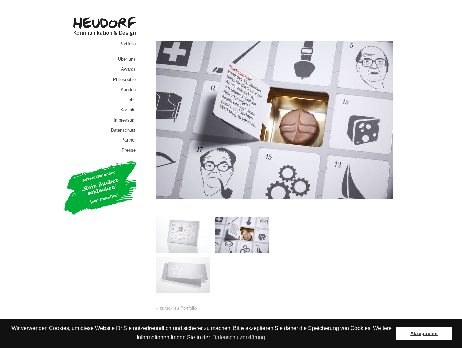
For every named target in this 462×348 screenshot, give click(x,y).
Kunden (128, 89)
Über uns (127, 59)
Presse (129, 150)
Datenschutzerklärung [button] (238, 337)
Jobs (131, 99)
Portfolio (127, 43)
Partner (128, 140)
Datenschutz (123, 130)
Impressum (125, 120)
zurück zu (178, 308)
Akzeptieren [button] (424, 333)
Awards (128, 69)
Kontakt (128, 109)
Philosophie (124, 79)
